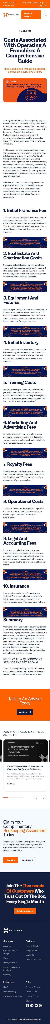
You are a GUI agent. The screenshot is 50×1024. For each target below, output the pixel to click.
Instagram (40, 1005)
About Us (7, 946)
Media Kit (30, 955)
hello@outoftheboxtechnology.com (34, 3)
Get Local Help (8, 6)
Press (5, 958)
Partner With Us (32, 946)
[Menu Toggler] (45, 14)
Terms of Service (33, 987)
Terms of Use (31, 991)
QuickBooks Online (18, 72)
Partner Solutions (33, 959)
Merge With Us (32, 950)
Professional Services (12, 996)
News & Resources (13, 69)
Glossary (7, 974)
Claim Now (10, 860)
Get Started (25, 712)
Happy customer (10, 962)
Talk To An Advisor (28, 14)
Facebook (27, 1005)
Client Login (42, 6)
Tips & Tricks (35, 72)
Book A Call (27, 860)
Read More (11, 784)
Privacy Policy (32, 996)
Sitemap (29, 1001)
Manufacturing (9, 991)
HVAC (5, 987)
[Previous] (36, 797)
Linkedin (31, 1005)
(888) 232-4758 (9, 3)
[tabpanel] (25, 765)
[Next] (44, 797)
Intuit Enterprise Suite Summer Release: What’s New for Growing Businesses (25, 767)
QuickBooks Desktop (35, 69)
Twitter (36, 1005)
